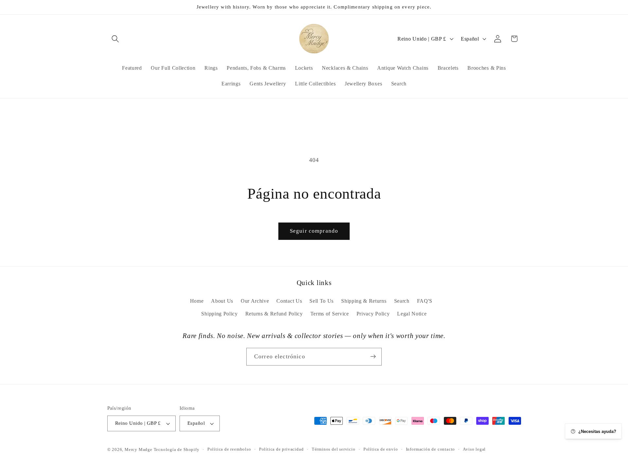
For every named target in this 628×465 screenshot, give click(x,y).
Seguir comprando (314, 231)
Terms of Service (329, 313)
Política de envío (380, 449)
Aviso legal (474, 449)
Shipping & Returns (363, 301)
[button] (115, 38)
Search (402, 301)
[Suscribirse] (373, 357)
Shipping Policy (219, 313)
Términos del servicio (334, 449)
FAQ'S (424, 301)
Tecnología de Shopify (177, 449)
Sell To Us (321, 301)
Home (197, 301)
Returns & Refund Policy (274, 313)
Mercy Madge (139, 449)
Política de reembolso (229, 449)
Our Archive (255, 301)
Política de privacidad (281, 449)
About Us (222, 301)
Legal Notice (412, 313)
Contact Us (289, 301)
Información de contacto (430, 449)
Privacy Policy (373, 313)
